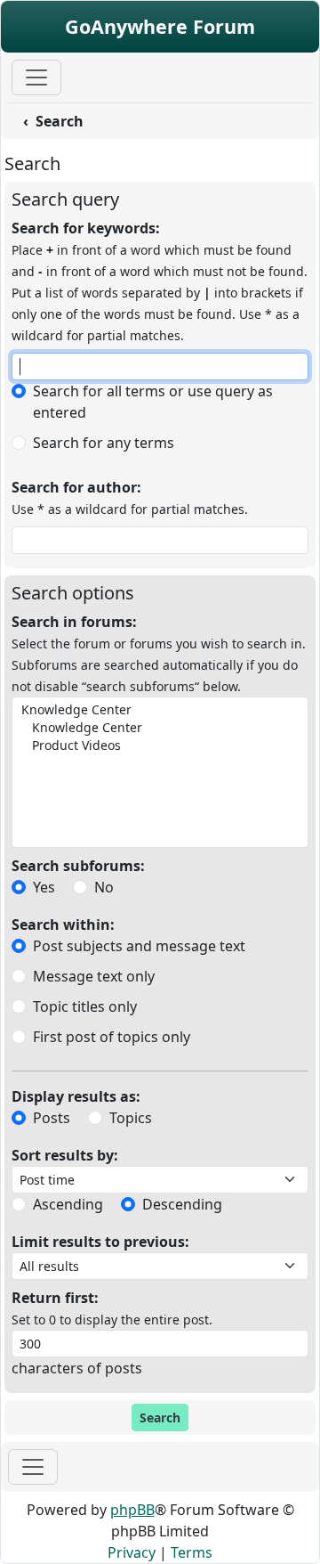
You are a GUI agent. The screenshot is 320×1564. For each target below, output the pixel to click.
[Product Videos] (158, 745)
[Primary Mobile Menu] (36, 77)
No (104, 887)
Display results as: (76, 1096)
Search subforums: (78, 866)
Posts (51, 1118)
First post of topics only (111, 1037)
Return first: (55, 1297)
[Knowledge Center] (158, 710)
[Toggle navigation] (33, 1467)
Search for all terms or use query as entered (153, 401)
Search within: (63, 924)
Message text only (94, 976)
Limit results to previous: (100, 1241)
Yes (44, 887)
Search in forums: (74, 621)
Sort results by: (65, 1155)
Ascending (68, 1204)
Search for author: (76, 487)
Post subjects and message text (139, 946)
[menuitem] (147, 121)
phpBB (132, 1509)
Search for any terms (103, 442)
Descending (182, 1204)
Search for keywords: (86, 228)
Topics (130, 1118)
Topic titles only (85, 1006)
